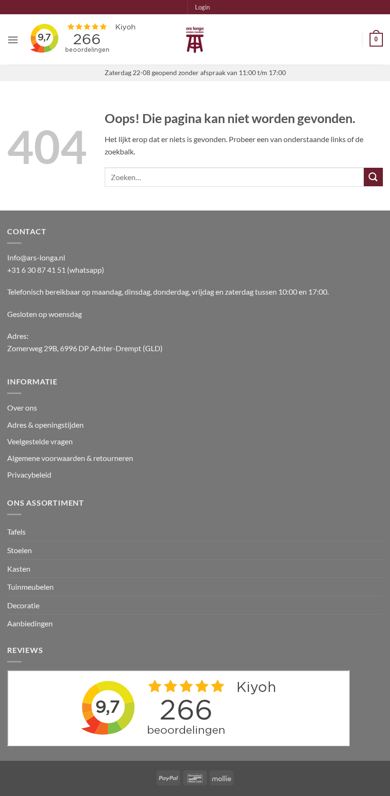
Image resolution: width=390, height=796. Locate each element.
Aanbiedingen (30, 623)
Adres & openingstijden (45, 424)
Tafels (16, 531)
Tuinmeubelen (30, 586)
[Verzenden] (373, 177)
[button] (202, 7)
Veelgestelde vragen (40, 441)
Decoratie (23, 605)
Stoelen (19, 550)
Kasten (18, 568)
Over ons (22, 407)
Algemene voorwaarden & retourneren (70, 457)
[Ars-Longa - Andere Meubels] (195, 39)
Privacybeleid (29, 474)
